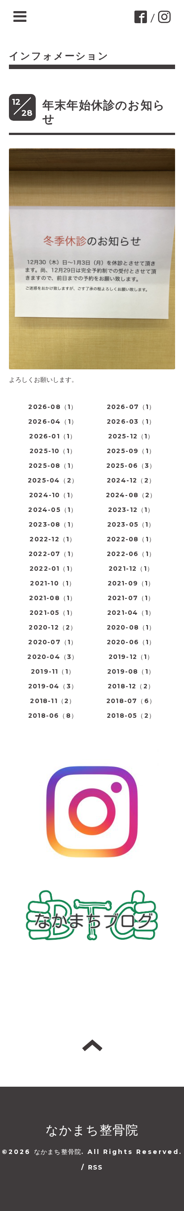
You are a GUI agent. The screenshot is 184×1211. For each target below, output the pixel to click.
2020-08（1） (131, 627)
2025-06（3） (131, 466)
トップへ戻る (92, 1045)
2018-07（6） (131, 701)
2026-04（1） (53, 421)
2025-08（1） (53, 466)
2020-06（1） (131, 642)
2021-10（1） (52, 583)
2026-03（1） (131, 421)
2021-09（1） (131, 583)
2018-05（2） (131, 716)
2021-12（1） (131, 569)
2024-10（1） (53, 495)
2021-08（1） (52, 598)
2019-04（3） (53, 686)
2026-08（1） (52, 407)
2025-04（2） (53, 480)
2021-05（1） (52, 613)
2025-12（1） (131, 436)
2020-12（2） (53, 627)
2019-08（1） (131, 671)
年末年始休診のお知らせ (103, 112)
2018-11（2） (52, 701)
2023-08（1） (53, 524)
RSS (95, 1167)
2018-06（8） (53, 716)
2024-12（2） (131, 480)
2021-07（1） (131, 598)
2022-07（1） (53, 554)
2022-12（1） (52, 539)
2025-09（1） (131, 451)
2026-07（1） (131, 407)
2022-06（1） (131, 554)
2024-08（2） (131, 495)
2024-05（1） (52, 510)
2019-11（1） (53, 671)
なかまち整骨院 (92, 1129)
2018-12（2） (131, 686)
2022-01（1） (52, 569)
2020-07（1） (52, 642)
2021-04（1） (131, 613)
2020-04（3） (52, 657)
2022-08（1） (131, 539)
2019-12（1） (131, 657)
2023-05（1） (131, 524)
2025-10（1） (52, 451)
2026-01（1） (52, 436)
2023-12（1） (131, 510)
